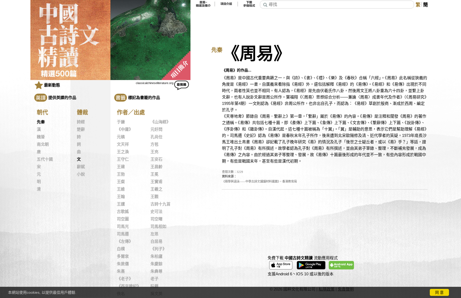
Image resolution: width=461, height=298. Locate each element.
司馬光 (123, 226)
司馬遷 (123, 234)
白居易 (156, 241)
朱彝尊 (156, 271)
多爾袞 (123, 256)
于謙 (121, 122)
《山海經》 (160, 122)
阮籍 (154, 286)
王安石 (156, 159)
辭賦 (81, 167)
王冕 (154, 174)
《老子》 (125, 279)
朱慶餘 (156, 264)
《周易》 (256, 53)
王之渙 (123, 152)
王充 (154, 152)
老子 (154, 279)
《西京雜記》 (129, 286)
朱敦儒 (123, 264)
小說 (81, 174)
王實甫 (156, 182)
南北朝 (43, 144)
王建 (121, 167)
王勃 (121, 174)
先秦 (41, 122)
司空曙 (156, 219)
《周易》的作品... (236, 70)
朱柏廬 (156, 256)
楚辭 (81, 129)
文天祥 (123, 144)
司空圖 (123, 219)
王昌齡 (156, 167)
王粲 (121, 182)
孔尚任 (156, 137)
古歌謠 (123, 211)
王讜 (121, 204)
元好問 (156, 129)
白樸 (121, 249)
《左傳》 (125, 241)
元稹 (121, 137)
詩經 (81, 122)
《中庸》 (125, 129)
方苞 (154, 144)
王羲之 (156, 189)
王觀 (154, 196)
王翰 (121, 196)
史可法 (156, 211)
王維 (121, 189)
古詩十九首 (160, 204)
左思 (154, 234)
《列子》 (158, 249)
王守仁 (123, 159)
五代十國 (45, 159)
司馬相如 (158, 226)
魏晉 (41, 137)
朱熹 (121, 271)
